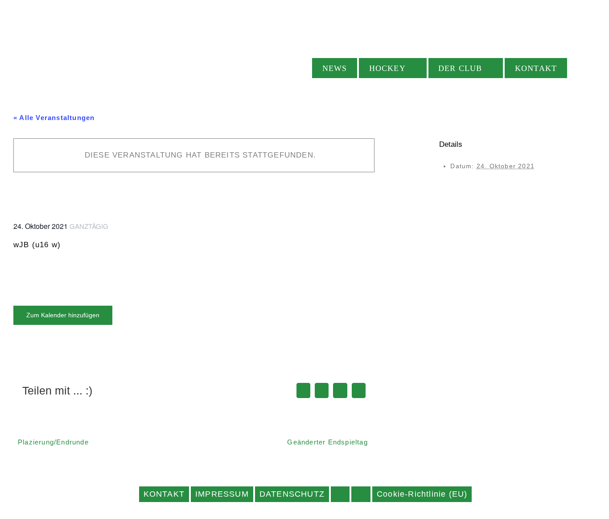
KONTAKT (164, 494)
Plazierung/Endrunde (53, 442)
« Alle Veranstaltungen (54, 117)
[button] (582, 68)
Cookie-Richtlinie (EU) (422, 494)
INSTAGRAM (360, 494)
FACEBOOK (340, 494)
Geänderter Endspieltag (327, 442)
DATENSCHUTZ (292, 494)
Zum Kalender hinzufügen (62, 315)
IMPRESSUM (222, 494)
